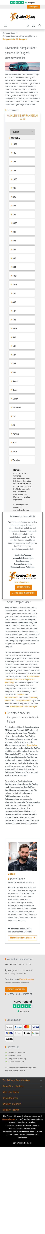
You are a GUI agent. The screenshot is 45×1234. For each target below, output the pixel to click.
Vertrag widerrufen (16, 989)
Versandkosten (8, 1119)
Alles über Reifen (10, 1092)
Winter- (8, 700)
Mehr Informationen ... (22, 582)
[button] (22, 132)
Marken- (21, 694)
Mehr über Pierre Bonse (21, 938)
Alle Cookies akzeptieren (23, 593)
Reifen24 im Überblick (13, 1086)
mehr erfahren (12, 110)
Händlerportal (33, 7)
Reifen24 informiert (11, 1103)
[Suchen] (27, 25)
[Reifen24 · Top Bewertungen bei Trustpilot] (22, 2)
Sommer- (33, 697)
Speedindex (32, 745)
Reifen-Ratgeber (10, 1098)
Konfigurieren (23, 587)
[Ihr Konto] (33, 25)
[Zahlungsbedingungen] (22, 1033)
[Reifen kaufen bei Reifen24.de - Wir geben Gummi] (22, 17)
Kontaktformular (26, 979)
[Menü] (5, 25)
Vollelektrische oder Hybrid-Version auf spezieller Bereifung (22, 679)
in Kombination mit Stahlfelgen (23, 706)
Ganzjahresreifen (23, 700)
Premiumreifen (11, 697)
